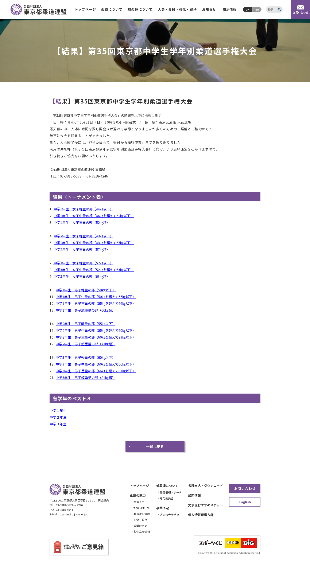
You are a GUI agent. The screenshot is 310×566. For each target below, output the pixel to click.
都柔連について (140, 9)
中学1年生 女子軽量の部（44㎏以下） (83, 208)
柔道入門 (138, 502)
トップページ (85, 9)
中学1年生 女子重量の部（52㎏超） (81, 222)
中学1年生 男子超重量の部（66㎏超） (85, 310)
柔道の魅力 (138, 495)
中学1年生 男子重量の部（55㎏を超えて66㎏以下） (96, 303)
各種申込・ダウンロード (205, 485)
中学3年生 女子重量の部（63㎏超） (82, 276)
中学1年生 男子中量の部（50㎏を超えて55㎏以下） (96, 296)
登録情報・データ (171, 492)
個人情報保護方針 (200, 514)
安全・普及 (140, 520)
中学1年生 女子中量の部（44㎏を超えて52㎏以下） (94, 215)
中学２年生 (58, 417)
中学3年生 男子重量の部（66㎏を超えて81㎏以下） (96, 370)
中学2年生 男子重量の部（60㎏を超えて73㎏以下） (96, 337)
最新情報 (194, 495)
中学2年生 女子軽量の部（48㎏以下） (83, 235)
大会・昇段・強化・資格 (177, 9)
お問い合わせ (245, 488)
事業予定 (162, 508)
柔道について (111, 9)
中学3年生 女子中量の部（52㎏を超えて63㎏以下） (94, 269)
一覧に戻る (155, 446)
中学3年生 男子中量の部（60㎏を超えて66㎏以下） (96, 364)
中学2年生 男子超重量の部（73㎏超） (85, 343)
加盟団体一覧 (141, 508)
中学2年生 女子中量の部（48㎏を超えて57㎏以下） (94, 242)
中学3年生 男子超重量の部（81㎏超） (85, 377)
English (245, 501)
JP (247, 9)
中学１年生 (58, 410)
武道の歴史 (140, 526)
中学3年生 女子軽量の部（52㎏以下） (83, 262)
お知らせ (209, 9)
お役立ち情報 (141, 532)
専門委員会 (167, 498)
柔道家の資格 (141, 514)
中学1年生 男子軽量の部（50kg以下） (86, 289)
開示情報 (229, 9)
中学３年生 (58, 423)
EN (257, 9)
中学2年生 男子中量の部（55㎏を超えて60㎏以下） (96, 330)
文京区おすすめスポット (205, 505)
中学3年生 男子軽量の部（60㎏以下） (85, 357)
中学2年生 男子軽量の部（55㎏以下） (85, 323)
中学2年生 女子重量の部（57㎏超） (82, 249)
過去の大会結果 (169, 515)
